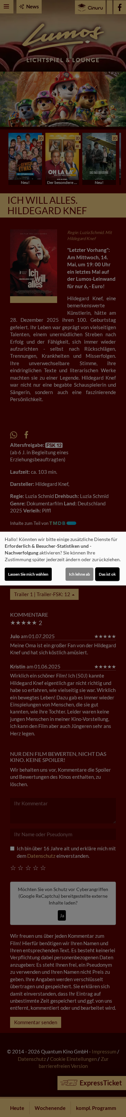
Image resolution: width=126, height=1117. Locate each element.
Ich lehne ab (79, 574)
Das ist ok (107, 574)
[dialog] (63, 558)
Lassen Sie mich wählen (28, 574)
